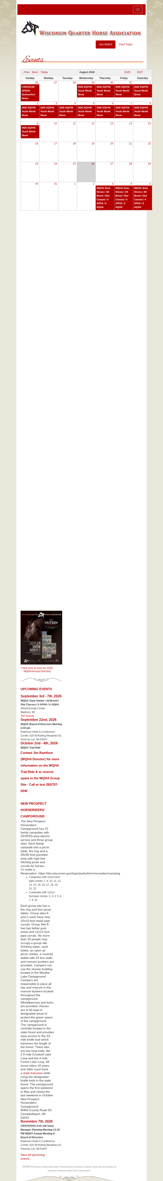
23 (36, 163)
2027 (140, 72)
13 (111, 123)
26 (36, 82)
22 (149, 143)
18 (74, 143)
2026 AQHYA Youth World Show (85, 91)
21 (130, 143)
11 (74, 123)
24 (55, 163)
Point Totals (125, 44)
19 (92, 143)
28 (74, 82)
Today (44, 72)
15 (149, 123)
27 (55, 82)
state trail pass (33, 1073)
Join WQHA (105, 44)
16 (36, 143)
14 (130, 123)
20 (111, 143)
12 (92, 123)
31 (130, 82)
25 (74, 163)
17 (55, 143)
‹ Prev (26, 72)
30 (111, 82)
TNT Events (27, 715)
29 (92, 82)
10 (55, 123)
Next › (35, 72)
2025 (127, 72)
